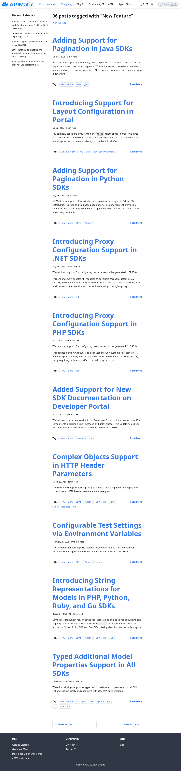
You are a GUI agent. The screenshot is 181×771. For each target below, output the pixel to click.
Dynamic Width (68, 151)
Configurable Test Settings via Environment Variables (97, 529)
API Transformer (21, 758)
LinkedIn (70, 744)
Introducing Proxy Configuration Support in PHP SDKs (94, 324)
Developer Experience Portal (27, 753)
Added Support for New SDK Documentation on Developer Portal (91, 398)
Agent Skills (125, 4)
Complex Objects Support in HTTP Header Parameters (95, 465)
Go (74, 506)
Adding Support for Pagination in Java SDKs (92, 44)
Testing (98, 562)
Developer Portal (84, 438)
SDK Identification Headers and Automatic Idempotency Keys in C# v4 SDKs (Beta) (29, 53)
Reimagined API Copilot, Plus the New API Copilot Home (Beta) (28, 63)
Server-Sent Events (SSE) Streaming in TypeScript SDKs (30, 35)
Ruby (97, 502)
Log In (141, 4)
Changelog (66, 4)
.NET (78, 297)
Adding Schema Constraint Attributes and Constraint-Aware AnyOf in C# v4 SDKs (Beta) (30, 25)
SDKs (78, 84)
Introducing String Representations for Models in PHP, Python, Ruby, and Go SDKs (91, 593)
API (110, 4)
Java (86, 84)
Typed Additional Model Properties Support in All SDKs (93, 665)
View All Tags (59, 22)
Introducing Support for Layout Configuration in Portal (92, 111)
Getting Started (20, 744)
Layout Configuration (104, 151)
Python (88, 223)
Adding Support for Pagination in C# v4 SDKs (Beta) (29, 43)
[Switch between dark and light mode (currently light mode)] (152, 4)
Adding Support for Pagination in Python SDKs (88, 179)
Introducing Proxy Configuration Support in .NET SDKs (94, 250)
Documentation (47, 4)
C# (55, 506)
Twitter (70, 749)
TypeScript (65, 506)
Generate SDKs (20, 749)
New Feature (67, 84)
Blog (79, 4)
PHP (78, 370)
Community (95, 4)
